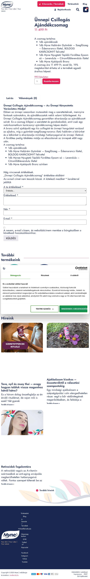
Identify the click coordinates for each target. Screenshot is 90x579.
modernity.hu (14, 575)
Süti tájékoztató (82, 576)
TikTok (24, 559)
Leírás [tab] (9, 98)
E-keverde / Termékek (24, 522)
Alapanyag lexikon (24, 535)
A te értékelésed (13, 187)
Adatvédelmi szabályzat (80, 572)
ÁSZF (86, 574)
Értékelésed (11, 195)
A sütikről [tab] (74, 275)
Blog (24, 516)
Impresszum (78, 574)
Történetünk (25, 513)
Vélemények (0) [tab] (28, 98)
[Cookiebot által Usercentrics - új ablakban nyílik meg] (77, 268)
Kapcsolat (24, 547)
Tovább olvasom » (7, 404)
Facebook (24, 553)
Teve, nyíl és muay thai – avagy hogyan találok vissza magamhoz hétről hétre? (22, 387)
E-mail (8, 218)
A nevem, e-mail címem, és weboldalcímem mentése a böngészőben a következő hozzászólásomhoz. (42, 231)
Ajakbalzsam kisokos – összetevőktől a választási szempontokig (63, 382)
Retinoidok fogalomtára (16, 467)
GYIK (24, 539)
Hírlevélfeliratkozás (25, 529)
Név (7, 209)
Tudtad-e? (24, 543)
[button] (78, 10)
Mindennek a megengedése (74, 309)
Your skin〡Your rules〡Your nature (11, 10)
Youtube (24, 562)
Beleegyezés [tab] (15, 275)
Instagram (24, 556)
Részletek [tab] (45, 275)
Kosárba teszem (51, 81)
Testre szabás (43, 309)
